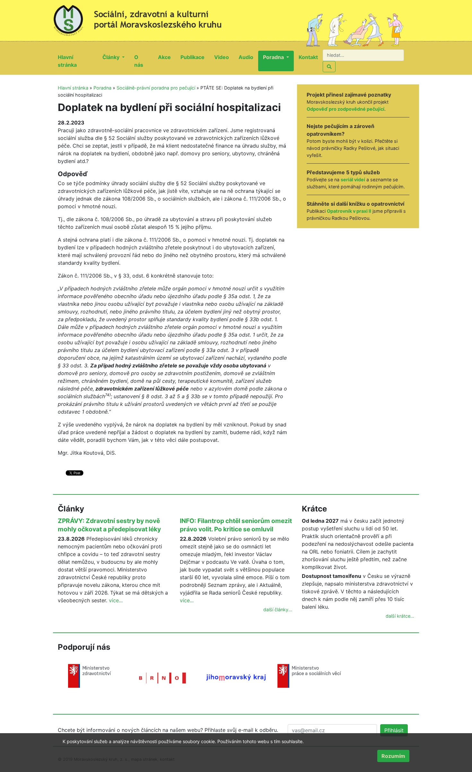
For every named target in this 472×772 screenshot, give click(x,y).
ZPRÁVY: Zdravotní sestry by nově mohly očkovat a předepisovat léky (109, 525)
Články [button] (111, 57)
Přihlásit (394, 730)
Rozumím (393, 756)
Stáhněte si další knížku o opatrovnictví (355, 204)
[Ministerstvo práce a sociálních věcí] (309, 675)
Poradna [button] (274, 57)
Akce (167, 57)
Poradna (102, 87)
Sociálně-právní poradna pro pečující (156, 87)
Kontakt (311, 57)
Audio (248, 57)
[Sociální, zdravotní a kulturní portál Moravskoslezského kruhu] (144, 17)
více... (116, 600)
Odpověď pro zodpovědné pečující (345, 109)
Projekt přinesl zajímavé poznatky (349, 94)
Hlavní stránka (78, 61)
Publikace (194, 57)
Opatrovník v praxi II (349, 211)
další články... (277, 609)
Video (224, 57)
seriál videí (353, 179)
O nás (143, 61)
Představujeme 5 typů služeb (343, 172)
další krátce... (400, 616)
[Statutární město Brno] (163, 677)
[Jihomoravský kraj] (236, 677)
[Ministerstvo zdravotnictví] (89, 675)
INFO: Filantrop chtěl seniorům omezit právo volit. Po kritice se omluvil (236, 525)
